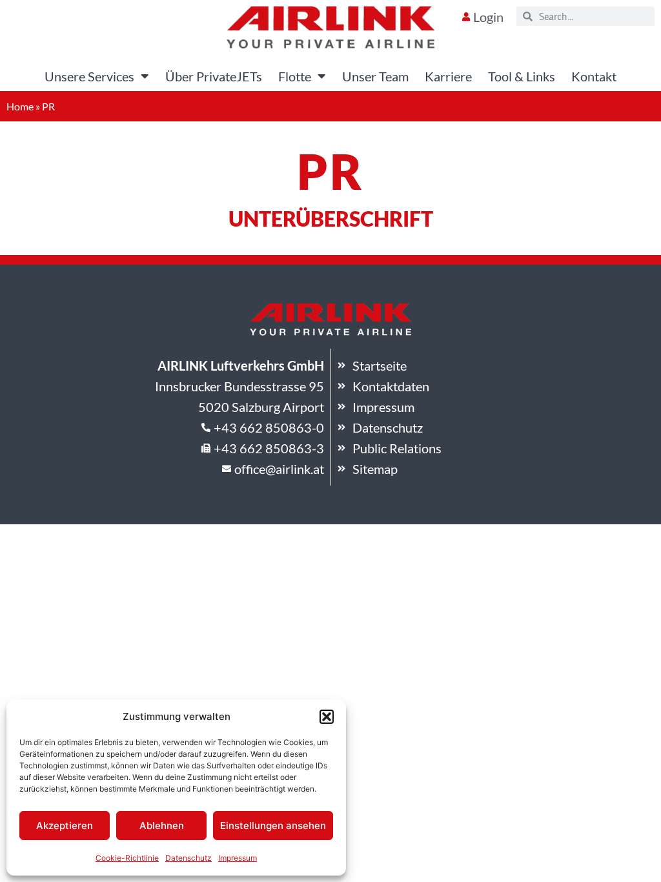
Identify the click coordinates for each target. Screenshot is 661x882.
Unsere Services (89, 76)
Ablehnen (161, 825)
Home (20, 106)
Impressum (237, 858)
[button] (326, 716)
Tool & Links (521, 76)
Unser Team (375, 76)
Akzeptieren (64, 825)
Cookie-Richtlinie (127, 858)
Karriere (448, 76)
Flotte (294, 76)
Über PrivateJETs (213, 76)
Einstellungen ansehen (273, 825)
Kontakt (593, 76)
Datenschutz (188, 858)
